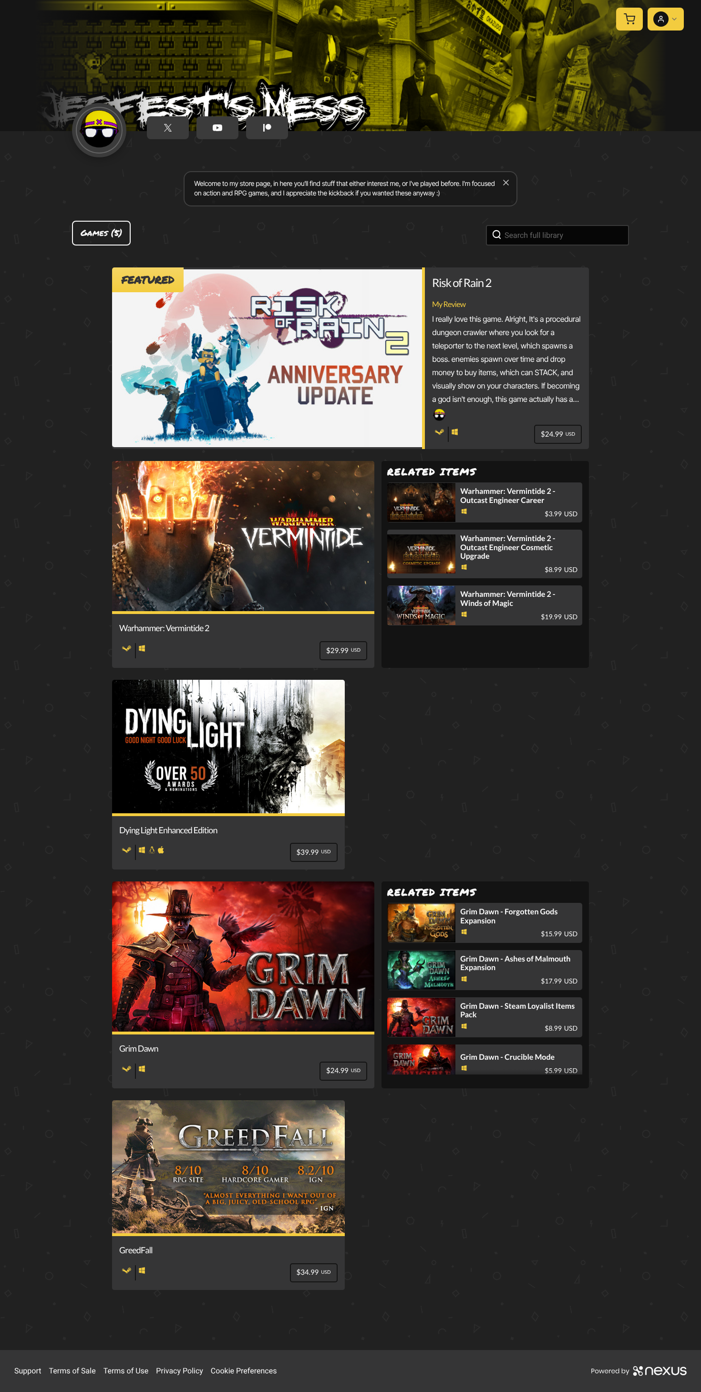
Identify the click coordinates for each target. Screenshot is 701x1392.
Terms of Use (126, 1370)
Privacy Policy (179, 1370)
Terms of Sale (72, 1370)
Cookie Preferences (244, 1370)
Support (27, 1370)
